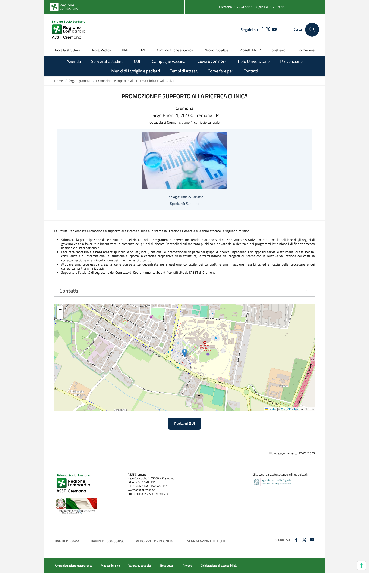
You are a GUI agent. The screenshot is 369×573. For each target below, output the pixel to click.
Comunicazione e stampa (175, 50)
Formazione (306, 50)
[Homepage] (69, 29)
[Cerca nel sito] (312, 30)
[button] (184, 353)
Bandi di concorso (107, 541)
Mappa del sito (110, 565)
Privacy (187, 565)
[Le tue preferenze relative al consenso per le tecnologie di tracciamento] (361, 565)
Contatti (68, 290)
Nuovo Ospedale (216, 50)
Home (58, 80)
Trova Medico (101, 50)
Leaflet (272, 409)
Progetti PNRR (250, 50)
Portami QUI (184, 423)
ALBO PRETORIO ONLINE (155, 541)
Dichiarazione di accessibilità (219, 565)
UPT (142, 50)
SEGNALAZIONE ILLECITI (206, 541)
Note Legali (167, 565)
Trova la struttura (67, 50)
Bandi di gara (67, 541)
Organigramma (79, 80)
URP (125, 50)
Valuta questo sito (139, 565)
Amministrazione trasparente (73, 565)
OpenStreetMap (290, 409)
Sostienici (279, 50)
